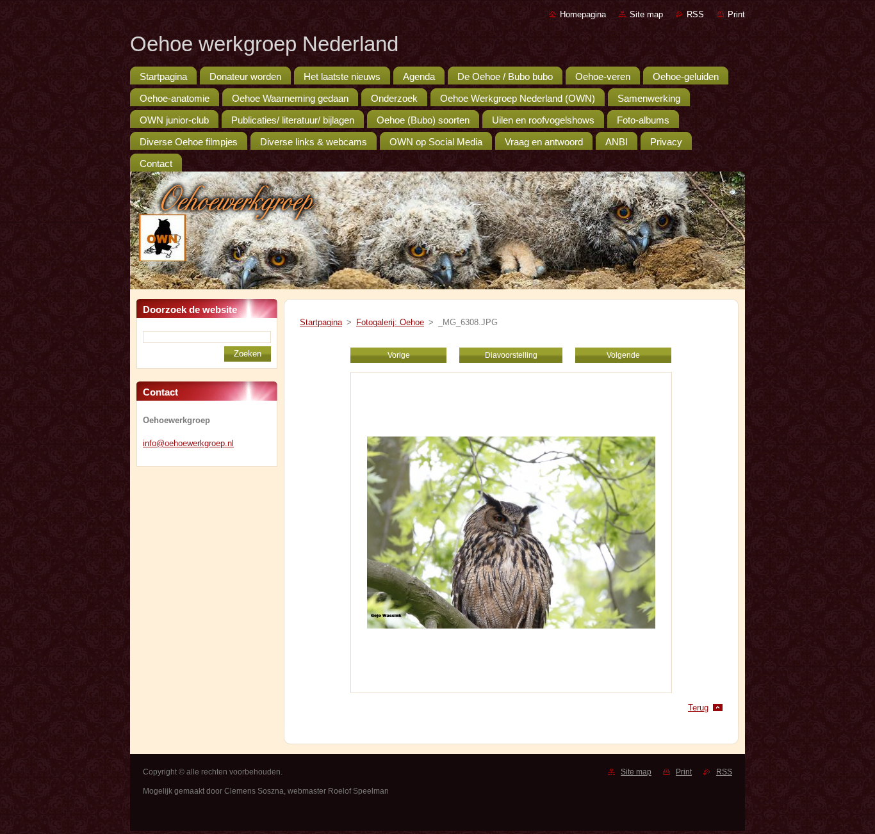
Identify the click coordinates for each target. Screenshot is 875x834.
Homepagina (583, 14)
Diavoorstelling (511, 355)
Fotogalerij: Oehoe (390, 322)
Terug (698, 707)
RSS (695, 14)
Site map (646, 14)
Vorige (399, 355)
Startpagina (321, 322)
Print (736, 14)
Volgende (623, 355)
